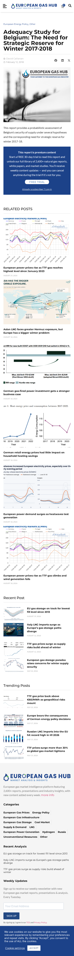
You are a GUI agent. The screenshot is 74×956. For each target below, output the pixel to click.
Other (32, 24)
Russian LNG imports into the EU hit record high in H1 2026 (47, 733)
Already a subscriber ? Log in (37, 189)
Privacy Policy (40, 922)
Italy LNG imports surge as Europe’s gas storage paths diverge (44, 628)
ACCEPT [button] (33, 948)
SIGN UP (11, 915)
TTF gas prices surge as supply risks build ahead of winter (46, 645)
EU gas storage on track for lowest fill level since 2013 (48, 610)
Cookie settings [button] (15, 948)
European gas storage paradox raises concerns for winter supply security (47, 663)
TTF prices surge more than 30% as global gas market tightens (47, 749)
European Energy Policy (15, 24)
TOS (28, 922)
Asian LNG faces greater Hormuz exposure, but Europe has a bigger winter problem (33, 331)
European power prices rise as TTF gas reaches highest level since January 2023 (33, 269)
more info (47, 795)
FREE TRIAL (37, 182)
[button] (55, 60)
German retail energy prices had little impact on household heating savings (34, 454)
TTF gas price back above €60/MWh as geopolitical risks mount (46, 699)
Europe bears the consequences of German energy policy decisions (49, 717)
